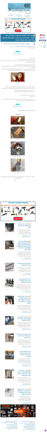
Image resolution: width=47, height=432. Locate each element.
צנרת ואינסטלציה (10, 15)
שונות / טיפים (11, 14)
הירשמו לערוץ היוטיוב (30, 110)
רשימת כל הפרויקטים (26, 14)
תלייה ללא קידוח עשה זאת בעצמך (12, 428)
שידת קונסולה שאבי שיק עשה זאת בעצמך (11, 427)
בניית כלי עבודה (18, 16)
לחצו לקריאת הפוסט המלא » (26, 274)
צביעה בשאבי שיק (26, 16)
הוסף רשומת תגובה (25, 235)
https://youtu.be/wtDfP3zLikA (18, 106)
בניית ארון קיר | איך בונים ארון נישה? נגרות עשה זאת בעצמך (24, 335)
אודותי (45, 45)
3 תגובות (27, 273)
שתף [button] (1, 43)
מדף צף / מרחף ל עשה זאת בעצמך (29, 426)
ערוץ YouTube (44, 47)
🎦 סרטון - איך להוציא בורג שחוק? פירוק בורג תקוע (24, 225)
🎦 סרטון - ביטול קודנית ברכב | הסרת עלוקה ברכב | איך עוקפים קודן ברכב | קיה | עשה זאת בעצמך (24, 300)
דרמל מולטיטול (32, 422)
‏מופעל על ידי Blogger (17, 419)
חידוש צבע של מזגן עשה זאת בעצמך (29, 424)
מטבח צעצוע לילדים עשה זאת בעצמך (29, 427)
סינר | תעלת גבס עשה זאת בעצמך (12, 424)
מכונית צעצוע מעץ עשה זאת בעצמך (29, 428)
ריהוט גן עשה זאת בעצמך (13, 425)
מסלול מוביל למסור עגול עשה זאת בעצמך (28, 429)
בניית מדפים (19, 14)
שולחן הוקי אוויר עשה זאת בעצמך (12, 426)
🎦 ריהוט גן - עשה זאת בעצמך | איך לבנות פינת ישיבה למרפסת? (24, 318)
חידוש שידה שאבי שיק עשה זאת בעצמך (29, 425)
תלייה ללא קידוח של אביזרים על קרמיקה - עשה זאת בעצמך (25, 280)
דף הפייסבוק (44, 46)
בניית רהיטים (27, 15)
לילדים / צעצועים (18, 15)
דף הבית (45, 44)
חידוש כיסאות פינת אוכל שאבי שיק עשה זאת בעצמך (27, 423)
